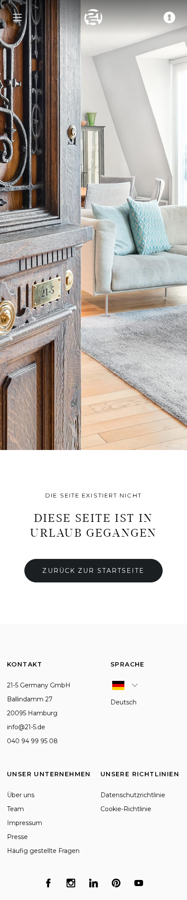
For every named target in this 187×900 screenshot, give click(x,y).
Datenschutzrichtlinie (132, 795)
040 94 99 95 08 (32, 741)
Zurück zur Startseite (93, 571)
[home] (93, 17)
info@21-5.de (26, 727)
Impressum (24, 823)
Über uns (20, 795)
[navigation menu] (17, 17)
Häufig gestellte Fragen (43, 851)
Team (15, 809)
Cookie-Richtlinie (125, 809)
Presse (17, 837)
